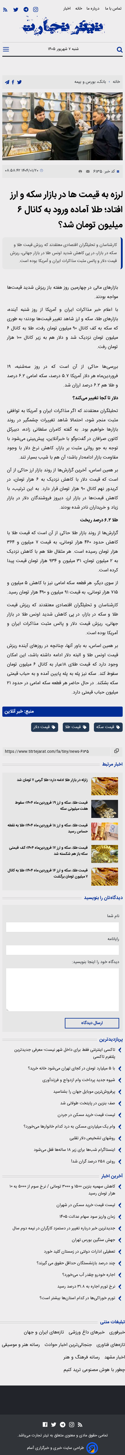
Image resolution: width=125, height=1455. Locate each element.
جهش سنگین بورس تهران (93, 1240)
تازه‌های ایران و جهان (44, 1332)
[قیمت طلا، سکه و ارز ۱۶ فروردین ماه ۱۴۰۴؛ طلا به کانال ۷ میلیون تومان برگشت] (104, 877)
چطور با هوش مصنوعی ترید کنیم (94, 1370)
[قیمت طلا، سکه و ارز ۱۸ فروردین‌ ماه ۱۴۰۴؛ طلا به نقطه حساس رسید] (104, 832)
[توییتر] (16, 10)
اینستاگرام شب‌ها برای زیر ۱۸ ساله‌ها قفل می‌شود (74, 1149)
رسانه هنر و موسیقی (21, 1345)
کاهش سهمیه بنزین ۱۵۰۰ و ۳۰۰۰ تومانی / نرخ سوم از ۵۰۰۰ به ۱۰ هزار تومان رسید (62, 1190)
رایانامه (113, 939)
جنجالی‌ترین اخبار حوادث (68, 1345)
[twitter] (19, 82)
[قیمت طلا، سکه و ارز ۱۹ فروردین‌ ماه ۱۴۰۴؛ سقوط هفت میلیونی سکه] (104, 809)
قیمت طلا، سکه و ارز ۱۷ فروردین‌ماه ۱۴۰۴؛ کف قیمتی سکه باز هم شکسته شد (48, 851)
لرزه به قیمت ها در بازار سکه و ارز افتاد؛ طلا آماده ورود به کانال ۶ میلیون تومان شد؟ (66, 210)
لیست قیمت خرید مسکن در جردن (86, 1115)
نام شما (113, 916)
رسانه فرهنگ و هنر (82, 1357)
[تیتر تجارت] (62, 29)
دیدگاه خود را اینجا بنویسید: (95, 962)
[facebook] (13, 82)
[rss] (5, 10)
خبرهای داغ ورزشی (87, 1332)
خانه (78, 8)
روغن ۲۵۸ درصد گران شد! (93, 1161)
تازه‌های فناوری (111, 1345)
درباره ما (94, 8)
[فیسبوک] (45, 1424)
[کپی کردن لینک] (117, 752)
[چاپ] (79, 171)
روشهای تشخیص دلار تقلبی (92, 1138)
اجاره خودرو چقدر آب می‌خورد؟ (88, 1275)
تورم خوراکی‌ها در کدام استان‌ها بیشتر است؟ (77, 1298)
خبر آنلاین (14, 712)
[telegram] (7, 82)
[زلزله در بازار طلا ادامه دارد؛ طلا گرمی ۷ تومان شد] (104, 786)
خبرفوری (117, 1332)
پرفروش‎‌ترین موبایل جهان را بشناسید (84, 1091)
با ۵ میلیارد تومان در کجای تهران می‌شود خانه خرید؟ (71, 1068)
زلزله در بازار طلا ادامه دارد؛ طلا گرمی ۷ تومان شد (52, 780)
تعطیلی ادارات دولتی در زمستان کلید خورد (79, 1251)
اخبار (67, 8)
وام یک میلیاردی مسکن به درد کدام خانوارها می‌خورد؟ (69, 1126)
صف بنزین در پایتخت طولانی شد (87, 1103)
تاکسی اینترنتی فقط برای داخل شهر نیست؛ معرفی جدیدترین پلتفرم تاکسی (64, 1053)
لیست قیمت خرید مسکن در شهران (85, 1205)
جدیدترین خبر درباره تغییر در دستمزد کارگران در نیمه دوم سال (63, 1228)
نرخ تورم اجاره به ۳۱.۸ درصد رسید (86, 1286)
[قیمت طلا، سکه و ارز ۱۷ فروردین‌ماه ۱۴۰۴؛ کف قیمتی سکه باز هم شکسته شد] (104, 854)
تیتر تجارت (40, 1435)
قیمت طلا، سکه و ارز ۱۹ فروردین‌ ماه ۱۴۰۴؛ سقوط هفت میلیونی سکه (51, 806)
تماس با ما (114, 8)
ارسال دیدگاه (92, 1023)
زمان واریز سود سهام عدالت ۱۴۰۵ (87, 1216)
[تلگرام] (26, 10)
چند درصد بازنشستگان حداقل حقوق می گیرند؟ (76, 1263)
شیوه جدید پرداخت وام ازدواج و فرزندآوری (78, 1080)
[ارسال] (86, 171)
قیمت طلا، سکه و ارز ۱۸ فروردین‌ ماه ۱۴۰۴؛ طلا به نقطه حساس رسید (48, 829)
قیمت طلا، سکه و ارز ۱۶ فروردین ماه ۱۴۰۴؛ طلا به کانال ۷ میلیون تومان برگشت (48, 874)
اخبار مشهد (114, 1357)
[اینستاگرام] (35, 10)
